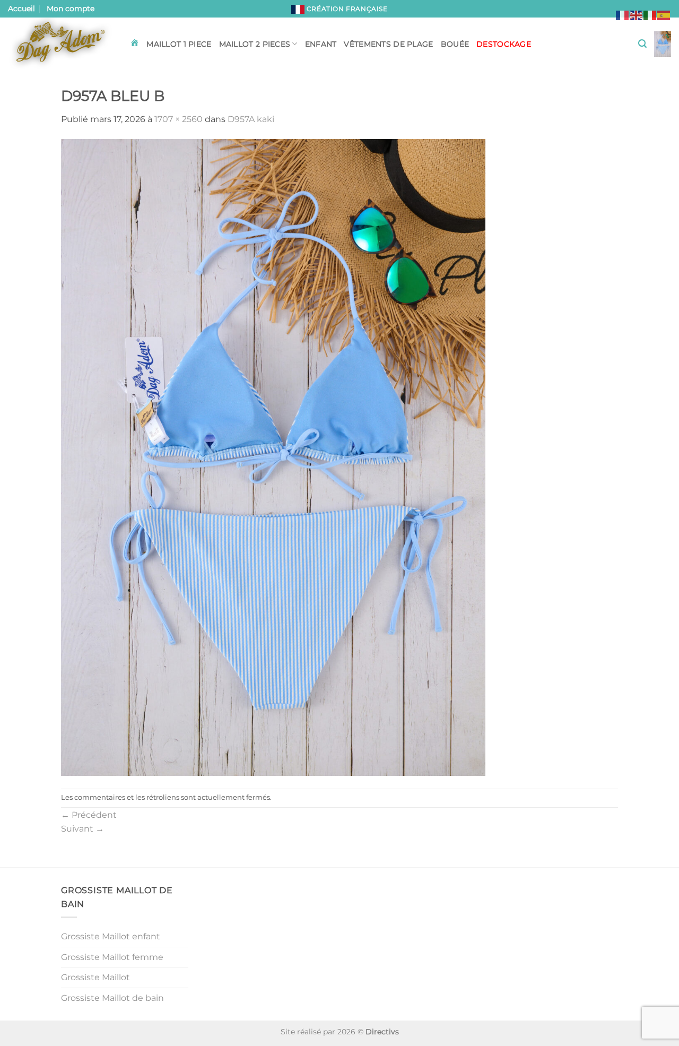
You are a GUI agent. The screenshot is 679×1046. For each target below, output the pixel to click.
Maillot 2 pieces (255, 44)
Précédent (89, 815)
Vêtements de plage (388, 44)
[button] (642, 43)
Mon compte (70, 8)
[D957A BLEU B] (273, 457)
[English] (636, 15)
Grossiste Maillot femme (112, 957)
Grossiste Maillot (95, 977)
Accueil (21, 8)
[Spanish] (664, 15)
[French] (623, 15)
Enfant (321, 44)
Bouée (455, 44)
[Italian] (650, 15)
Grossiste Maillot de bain (112, 998)
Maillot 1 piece (178, 44)
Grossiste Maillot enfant (110, 936)
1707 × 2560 (178, 119)
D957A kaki (251, 119)
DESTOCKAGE (503, 44)
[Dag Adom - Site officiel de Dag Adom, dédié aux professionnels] (61, 44)
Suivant (82, 829)
